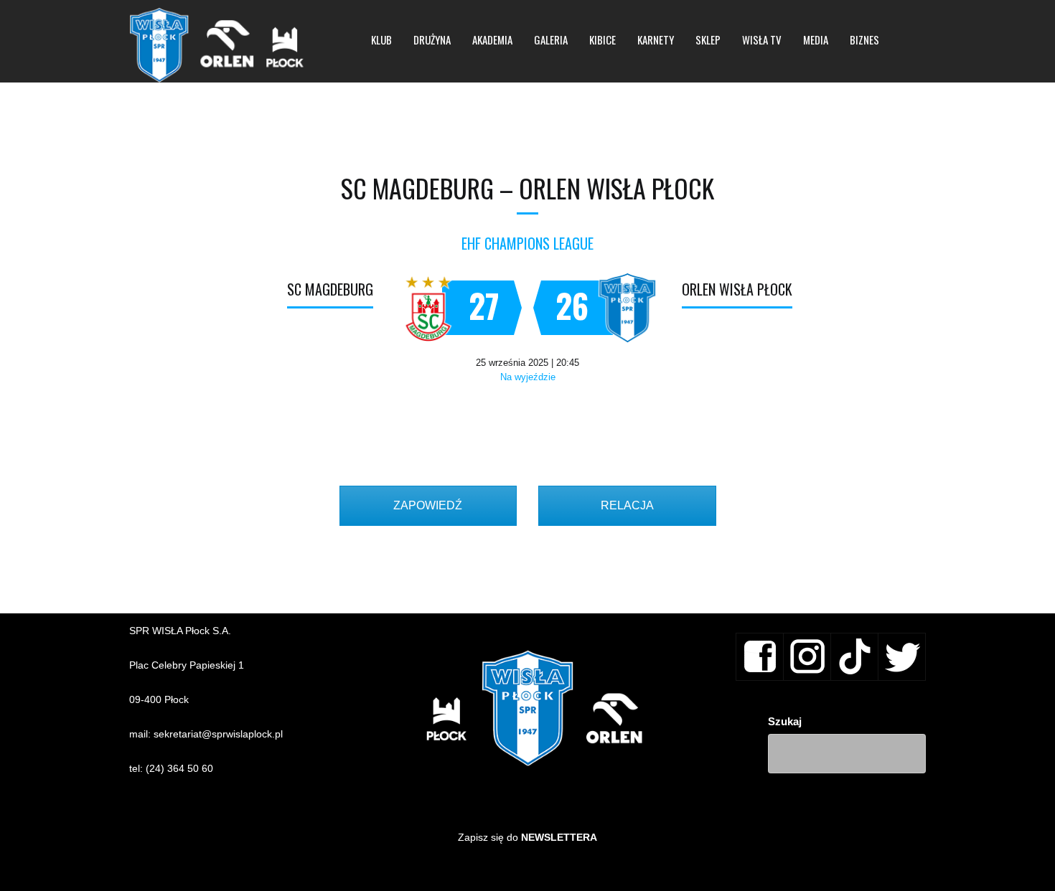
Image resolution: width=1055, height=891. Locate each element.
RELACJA (627, 505)
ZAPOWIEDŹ (427, 505)
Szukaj (785, 721)
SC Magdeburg (330, 289)
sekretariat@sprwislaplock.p (217, 734)
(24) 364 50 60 (179, 768)
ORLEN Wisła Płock (737, 289)
